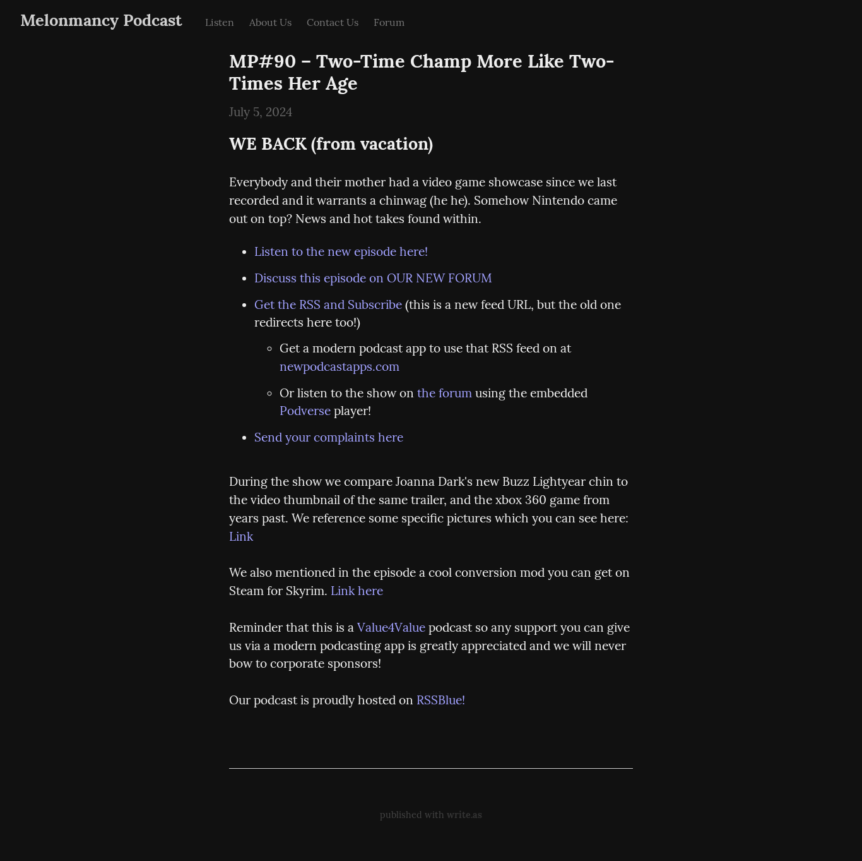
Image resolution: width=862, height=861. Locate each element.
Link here (357, 590)
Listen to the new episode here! (341, 251)
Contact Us (332, 22)
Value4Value (391, 627)
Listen (219, 22)
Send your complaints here (328, 437)
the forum (444, 392)
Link (241, 536)
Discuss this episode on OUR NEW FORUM (373, 278)
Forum (389, 22)
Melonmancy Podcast (101, 19)
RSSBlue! (440, 699)
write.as (464, 815)
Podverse (305, 410)
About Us (270, 22)
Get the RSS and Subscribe (328, 304)
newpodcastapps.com (339, 366)
